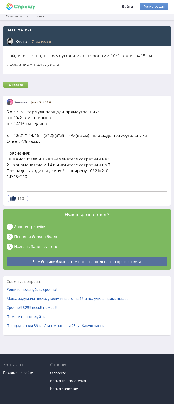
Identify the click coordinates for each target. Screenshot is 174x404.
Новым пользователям (68, 381)
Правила (38, 16)
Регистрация (154, 6)
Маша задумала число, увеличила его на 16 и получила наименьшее (67, 298)
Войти (127, 7)
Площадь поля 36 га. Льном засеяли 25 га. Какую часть (55, 325)
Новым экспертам (64, 389)
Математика (20, 30)
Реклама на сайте (18, 373)
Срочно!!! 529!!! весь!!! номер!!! (32, 307)
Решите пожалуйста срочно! (32, 289)
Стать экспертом (17, 16)
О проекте (58, 373)
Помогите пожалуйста (26, 316)
